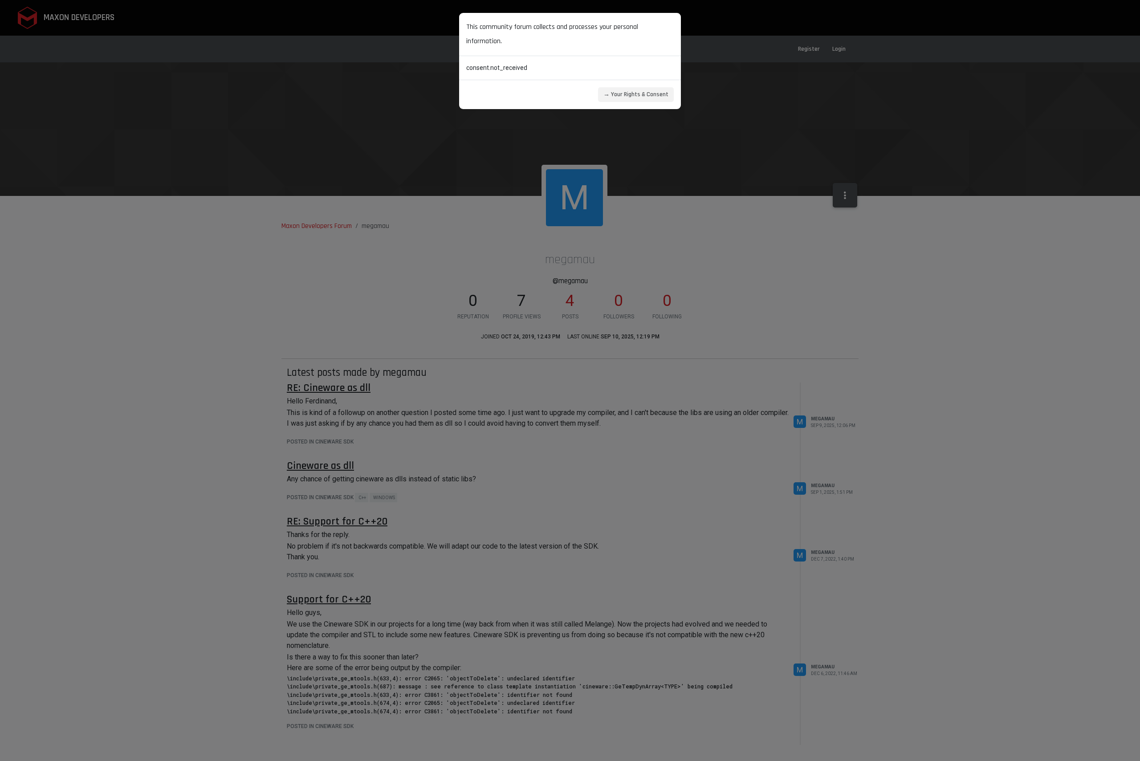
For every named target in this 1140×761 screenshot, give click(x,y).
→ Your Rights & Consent (635, 94)
